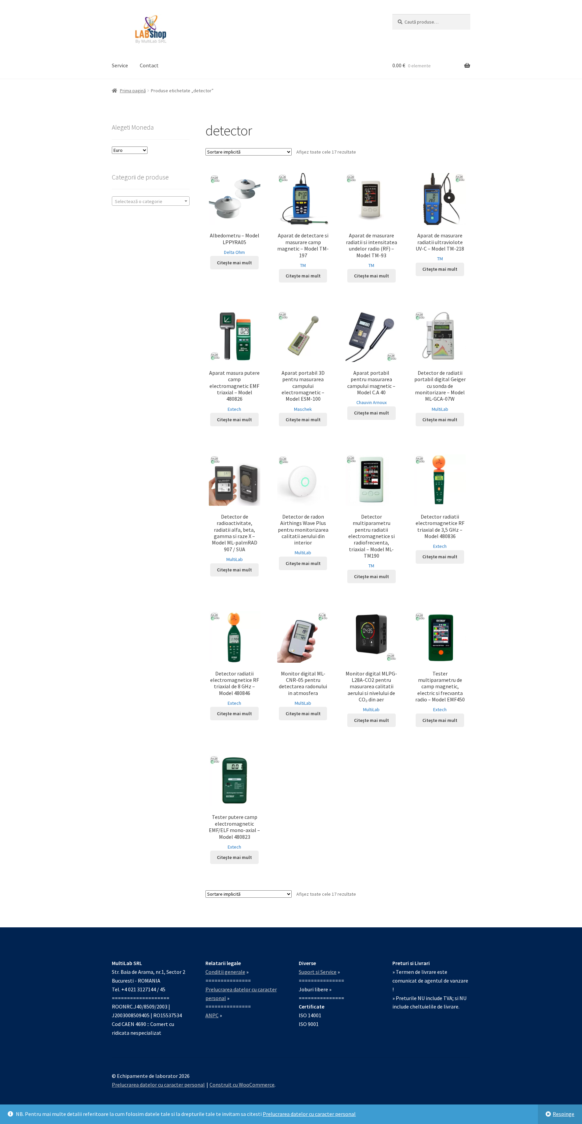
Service (120, 65)
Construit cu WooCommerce (241, 1084)
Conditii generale (225, 971)
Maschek (303, 409)
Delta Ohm (234, 252)
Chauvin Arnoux (371, 402)
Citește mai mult (234, 263)
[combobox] (151, 201)
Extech (234, 409)
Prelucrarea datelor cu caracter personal (309, 1114)
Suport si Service (317, 971)
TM (303, 265)
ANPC (212, 1015)
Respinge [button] (563, 1114)
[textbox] (150, 201)
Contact (149, 65)
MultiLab (440, 409)
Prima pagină (133, 91)
